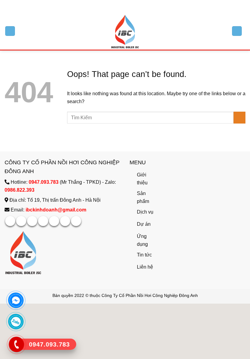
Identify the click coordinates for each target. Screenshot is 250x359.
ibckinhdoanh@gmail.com (56, 209)
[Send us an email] (134, 6)
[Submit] (239, 118)
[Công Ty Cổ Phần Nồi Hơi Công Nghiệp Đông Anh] (125, 31)
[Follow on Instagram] (122, 6)
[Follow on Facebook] (116, 6)
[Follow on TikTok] (32, 221)
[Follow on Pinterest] (54, 221)
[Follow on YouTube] (76, 221)
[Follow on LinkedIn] (65, 221)
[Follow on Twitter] (128, 6)
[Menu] (10, 31)
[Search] (237, 31)
